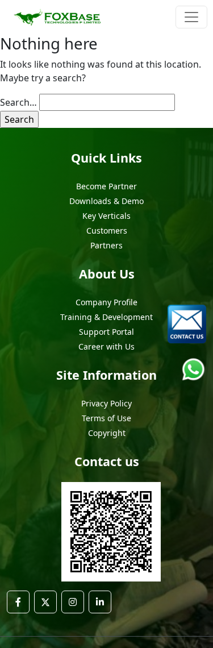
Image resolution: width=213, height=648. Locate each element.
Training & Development (106, 316)
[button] (18, 602)
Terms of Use (106, 418)
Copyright (107, 432)
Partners (106, 245)
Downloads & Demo (106, 201)
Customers (106, 230)
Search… (18, 102)
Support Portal (106, 331)
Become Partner (106, 186)
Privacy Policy (106, 403)
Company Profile (106, 302)
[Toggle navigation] (191, 17)
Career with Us (106, 346)
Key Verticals (106, 215)
